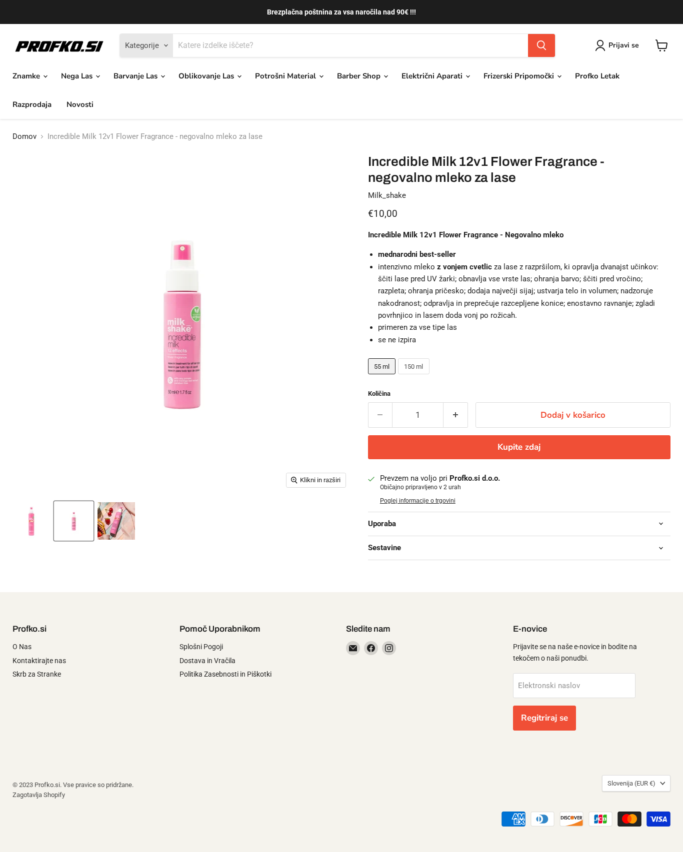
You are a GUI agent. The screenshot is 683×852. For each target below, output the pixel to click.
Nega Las (77, 76)
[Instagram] (389, 648)
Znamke (27, 76)
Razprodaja (32, 104)
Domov (24, 136)
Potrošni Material (286, 76)
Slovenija (632, 783)
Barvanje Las (137, 76)
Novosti (80, 104)
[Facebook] (371, 648)
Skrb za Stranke (36, 674)
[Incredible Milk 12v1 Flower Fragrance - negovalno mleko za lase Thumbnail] (31, 521)
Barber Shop (359, 76)
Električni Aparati (433, 76)
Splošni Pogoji (201, 647)
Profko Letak (597, 76)
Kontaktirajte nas (39, 661)
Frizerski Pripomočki (520, 76)
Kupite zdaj (519, 447)
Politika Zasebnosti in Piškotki (226, 674)
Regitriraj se (544, 718)
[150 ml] (415, 376)
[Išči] (541, 45)
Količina (379, 393)
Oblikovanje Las (207, 76)
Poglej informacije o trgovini (418, 500)
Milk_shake (387, 195)
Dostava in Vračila (208, 661)
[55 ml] (383, 376)
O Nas (22, 647)
